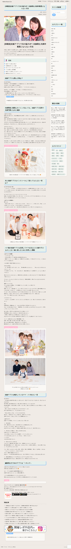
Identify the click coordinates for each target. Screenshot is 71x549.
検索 (54, 14)
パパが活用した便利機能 (11, 69)
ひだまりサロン (54, 158)
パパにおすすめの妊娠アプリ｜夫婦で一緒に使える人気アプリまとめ (19, 517)
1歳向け (53, 33)
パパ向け (53, 84)
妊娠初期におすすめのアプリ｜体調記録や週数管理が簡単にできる (19, 519)
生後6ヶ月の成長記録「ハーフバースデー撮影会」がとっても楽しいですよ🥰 (25, 174)
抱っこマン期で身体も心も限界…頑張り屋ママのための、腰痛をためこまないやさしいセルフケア (58, 122)
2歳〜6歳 (53, 47)
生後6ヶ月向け (61, 166)
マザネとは (50, 1)
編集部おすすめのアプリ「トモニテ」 (13, 73)
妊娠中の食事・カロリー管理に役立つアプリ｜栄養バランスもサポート (19, 513)
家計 (52, 89)
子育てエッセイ (54, 80)
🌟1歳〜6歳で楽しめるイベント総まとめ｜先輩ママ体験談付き (20, 537)
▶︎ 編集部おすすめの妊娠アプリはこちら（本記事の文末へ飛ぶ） (20, 100)
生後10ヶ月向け (54, 166)
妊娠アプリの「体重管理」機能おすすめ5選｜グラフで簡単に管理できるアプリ (21, 515)
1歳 (56, 150)
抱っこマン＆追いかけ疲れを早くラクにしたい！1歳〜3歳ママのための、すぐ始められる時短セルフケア (58, 128)
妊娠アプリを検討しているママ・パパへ (14, 71)
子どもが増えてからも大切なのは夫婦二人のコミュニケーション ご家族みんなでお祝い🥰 (25, 388)
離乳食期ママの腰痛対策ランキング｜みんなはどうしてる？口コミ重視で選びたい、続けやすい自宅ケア (58, 136)
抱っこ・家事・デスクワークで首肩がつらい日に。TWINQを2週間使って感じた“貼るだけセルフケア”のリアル (58, 110)
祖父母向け (53, 93)
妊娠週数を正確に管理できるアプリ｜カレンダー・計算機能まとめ (19, 511)
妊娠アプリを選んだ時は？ (11, 63)
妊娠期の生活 (54, 75)
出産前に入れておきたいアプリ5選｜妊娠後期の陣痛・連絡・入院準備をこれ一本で (22, 523)
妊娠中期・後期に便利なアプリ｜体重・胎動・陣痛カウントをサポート (19, 521)
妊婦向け (53, 66)
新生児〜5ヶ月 (54, 37)
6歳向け (62, 155)
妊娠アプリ (53, 70)
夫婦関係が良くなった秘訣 (11, 65)
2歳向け (53, 51)
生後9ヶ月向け (54, 171)
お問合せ (62, 1)
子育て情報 (56, 1)
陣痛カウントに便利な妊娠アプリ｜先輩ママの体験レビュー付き (18, 507)
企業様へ (67, 1)
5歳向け (57, 155)
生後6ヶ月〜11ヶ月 (55, 42)
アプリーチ (39, 494)
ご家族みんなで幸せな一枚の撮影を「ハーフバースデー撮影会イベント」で (25, 241)
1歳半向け (61, 150)
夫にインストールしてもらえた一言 (13, 67)
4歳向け (53, 155)
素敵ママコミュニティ (61, 174)
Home (39, 1)
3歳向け (53, 56)
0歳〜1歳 (53, 28)
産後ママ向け (61, 171)
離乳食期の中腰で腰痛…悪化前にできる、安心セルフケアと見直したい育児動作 (58, 116)
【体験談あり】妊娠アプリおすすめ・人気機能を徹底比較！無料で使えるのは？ (21, 505)
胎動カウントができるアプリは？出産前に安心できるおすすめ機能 (19, 509)
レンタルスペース (55, 61)
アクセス (44, 1)
